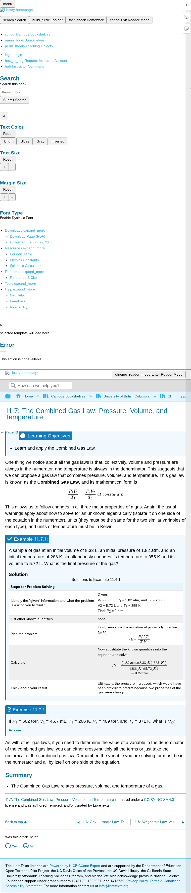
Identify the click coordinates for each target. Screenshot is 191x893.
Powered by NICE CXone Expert (75, 866)
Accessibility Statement (23, 886)
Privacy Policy (137, 881)
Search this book (13, 84)
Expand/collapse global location (183, 395)
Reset (7, 134)
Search (13, 386)
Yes (15, 846)
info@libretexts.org (113, 886)
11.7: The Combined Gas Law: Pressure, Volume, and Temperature (59, 799)
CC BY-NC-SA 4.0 (159, 799)
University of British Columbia (126, 396)
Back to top (14, 822)
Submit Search (14, 100)
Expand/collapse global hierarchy (11, 396)
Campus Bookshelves (68, 396)
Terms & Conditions (165, 881)
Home (28, 396)
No (32, 846)
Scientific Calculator (25, 266)
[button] (18, 301)
